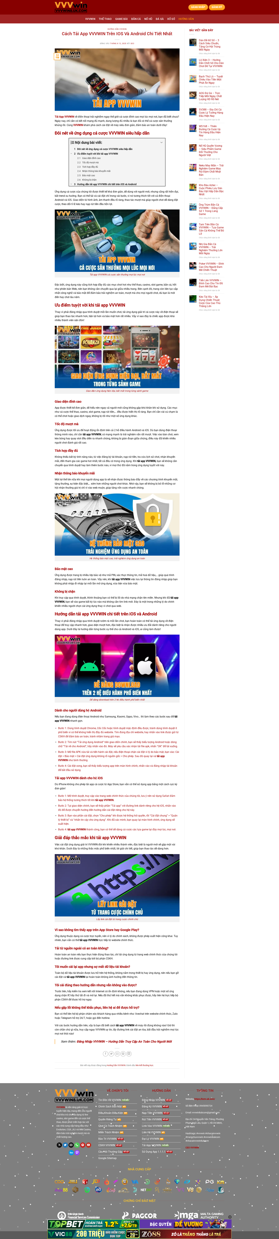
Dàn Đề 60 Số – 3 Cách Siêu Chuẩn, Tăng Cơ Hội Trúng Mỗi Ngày (209, 45)
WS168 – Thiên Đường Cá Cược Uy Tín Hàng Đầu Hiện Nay (210, 131)
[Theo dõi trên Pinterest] (82, 1145)
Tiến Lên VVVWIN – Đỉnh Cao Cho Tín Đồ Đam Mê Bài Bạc (211, 283)
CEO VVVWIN (192, 1147)
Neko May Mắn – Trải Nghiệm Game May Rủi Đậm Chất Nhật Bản (211, 170)
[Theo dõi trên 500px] (71, 1152)
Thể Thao (105, 19)
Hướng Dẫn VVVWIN (117, 29)
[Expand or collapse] (162, 142)
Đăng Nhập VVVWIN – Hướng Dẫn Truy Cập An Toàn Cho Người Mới (124, 1041)
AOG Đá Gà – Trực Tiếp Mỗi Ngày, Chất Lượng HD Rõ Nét (210, 96)
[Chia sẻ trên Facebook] (105, 1053)
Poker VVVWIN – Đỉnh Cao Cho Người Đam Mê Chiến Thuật (211, 266)
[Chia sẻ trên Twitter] (111, 1053)
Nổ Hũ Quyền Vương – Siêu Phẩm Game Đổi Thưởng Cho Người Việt (210, 150)
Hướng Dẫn (186, 19)
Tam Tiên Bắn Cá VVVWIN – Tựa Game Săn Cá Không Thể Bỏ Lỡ (211, 229)
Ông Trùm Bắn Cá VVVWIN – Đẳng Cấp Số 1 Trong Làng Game (211, 209)
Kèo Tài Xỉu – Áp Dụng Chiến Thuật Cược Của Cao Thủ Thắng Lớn (209, 301)
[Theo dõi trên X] (59, 1145)
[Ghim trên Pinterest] (123, 1053)
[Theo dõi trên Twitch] (77, 1152)
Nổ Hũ (148, 19)
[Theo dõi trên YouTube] (88, 1145)
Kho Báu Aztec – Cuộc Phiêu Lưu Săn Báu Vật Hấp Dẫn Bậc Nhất (211, 190)
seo (132, 43)
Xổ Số (171, 19)
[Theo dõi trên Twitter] (65, 1145)
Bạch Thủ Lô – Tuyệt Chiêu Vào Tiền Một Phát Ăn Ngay (211, 79)
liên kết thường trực (144, 1065)
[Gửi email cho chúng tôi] (71, 1145)
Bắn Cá (136, 19)
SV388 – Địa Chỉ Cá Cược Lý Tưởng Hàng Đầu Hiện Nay (211, 112)
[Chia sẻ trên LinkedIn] (129, 1053)
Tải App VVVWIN (64, 116)
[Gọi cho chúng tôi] (77, 1145)
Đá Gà (160, 19)
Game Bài (121, 19)
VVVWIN (90, 19)
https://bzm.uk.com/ (204, 1099)
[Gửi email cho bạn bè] (117, 1053)
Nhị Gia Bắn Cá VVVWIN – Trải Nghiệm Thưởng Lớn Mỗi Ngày (210, 249)
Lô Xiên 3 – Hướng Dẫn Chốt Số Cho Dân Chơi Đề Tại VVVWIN (211, 63)
